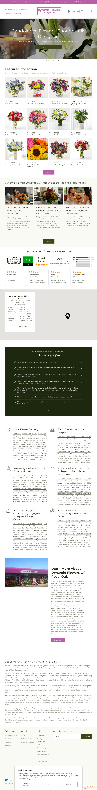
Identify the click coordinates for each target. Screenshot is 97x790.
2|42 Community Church (22, 530)
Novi (44, 451)
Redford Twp (18, 455)
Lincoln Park (18, 451)
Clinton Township (25, 440)
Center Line (34, 438)
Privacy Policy (25, 779)
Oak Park (16, 453)
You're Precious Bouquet (13, 135)
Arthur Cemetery (39, 495)
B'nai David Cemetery (29, 499)
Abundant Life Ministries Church (33, 536)
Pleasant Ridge (26, 453)
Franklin (16, 444)
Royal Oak (34, 455)
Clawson (43, 438)
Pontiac (43, 453)
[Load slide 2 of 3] (46, 60)
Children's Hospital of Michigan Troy (70, 460)
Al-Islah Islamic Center (30, 547)
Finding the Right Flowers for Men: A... (48, 209)
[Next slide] (54, 61)
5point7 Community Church (34, 532)
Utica (44, 459)
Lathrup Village (40, 449)
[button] (23, 9)
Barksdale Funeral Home (31, 501)
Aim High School (63, 498)
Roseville (27, 455)
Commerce (37, 440)
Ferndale (43, 442)
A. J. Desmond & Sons (22, 476)
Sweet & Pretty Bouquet (79, 165)
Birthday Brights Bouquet (36, 103)
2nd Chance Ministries (37, 526)
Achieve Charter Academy (73, 489)
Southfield (17, 459)
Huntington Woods (39, 446)
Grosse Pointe (31, 444)
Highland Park (27, 446)
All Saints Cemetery (38, 486)
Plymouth (36, 453)
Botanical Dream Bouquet (58, 103)
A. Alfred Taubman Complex (69, 479)
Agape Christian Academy (81, 496)
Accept (47, 784)
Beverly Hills (42, 434)
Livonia (26, 451)
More (48, 410)
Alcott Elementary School (81, 504)
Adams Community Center (30, 541)
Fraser (22, 444)
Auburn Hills (26, 434)
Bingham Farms (19, 436)
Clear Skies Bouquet (12, 103)
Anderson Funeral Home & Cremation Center (29, 489)
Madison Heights (36, 451)
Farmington (17, 442)
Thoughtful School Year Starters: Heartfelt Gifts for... (18, 209)
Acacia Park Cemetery (29, 482)
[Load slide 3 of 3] (49, 60)
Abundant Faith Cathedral (23, 534)
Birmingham (30, 436)
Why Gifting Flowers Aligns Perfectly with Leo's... (77, 209)
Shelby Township (40, 457)
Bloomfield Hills (40, 436)
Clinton (15, 440)
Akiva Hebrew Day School (79, 498)
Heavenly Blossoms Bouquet (15, 165)
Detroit (43, 440)
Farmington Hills (31, 442)
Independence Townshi (22, 449)
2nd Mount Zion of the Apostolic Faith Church (29, 528)
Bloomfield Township (21, 438)
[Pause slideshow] (58, 61)
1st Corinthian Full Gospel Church (27, 524)
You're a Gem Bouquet (57, 165)
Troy (39, 459)
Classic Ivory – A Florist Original (79, 104)
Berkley (34, 434)
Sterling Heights (29, 459)
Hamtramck (42, 444)
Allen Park (17, 434)
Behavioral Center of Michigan (78, 458)
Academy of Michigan (71, 485)
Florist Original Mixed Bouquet (34, 165)
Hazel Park (17, 446)
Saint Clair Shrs (26, 457)
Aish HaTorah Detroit (26, 545)
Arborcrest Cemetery (21, 495)
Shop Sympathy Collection (48, 47)
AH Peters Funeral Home (28, 478)
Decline (68, 784)
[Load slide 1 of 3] (43, 60)
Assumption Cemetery (21, 497)
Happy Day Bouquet (56, 135)
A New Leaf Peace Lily (79, 135)
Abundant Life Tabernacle (23, 539)
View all (48, 172)
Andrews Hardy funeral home (35, 493)
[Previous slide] (39, 61)
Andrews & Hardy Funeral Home (26, 491)
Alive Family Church (31, 549)
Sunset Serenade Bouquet (36, 135)
